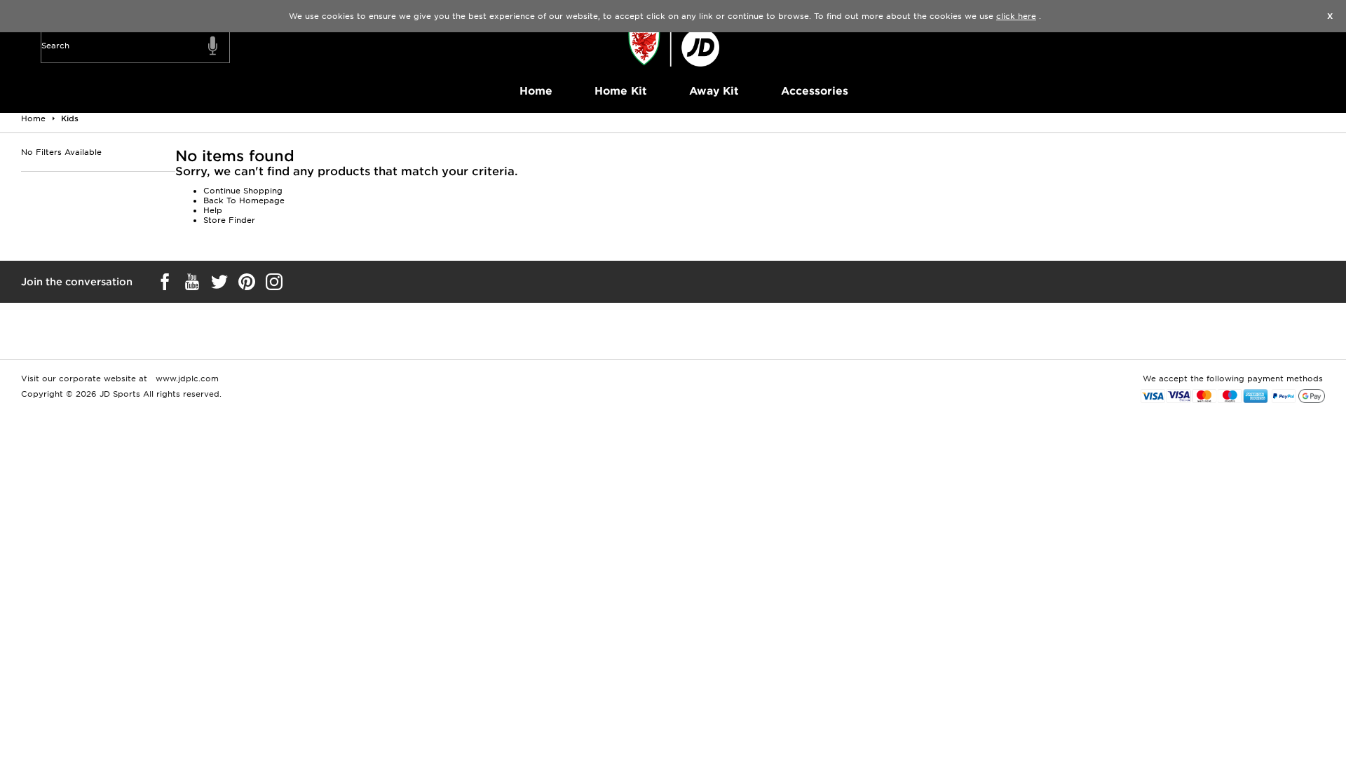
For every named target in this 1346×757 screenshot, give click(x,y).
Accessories (814, 91)
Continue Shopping (243, 191)
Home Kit (620, 91)
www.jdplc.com (186, 378)
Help (212, 210)
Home (535, 91)
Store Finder (229, 220)
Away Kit (714, 91)
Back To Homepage (244, 200)
